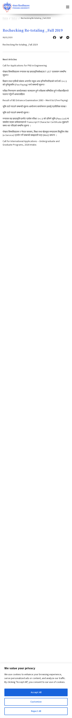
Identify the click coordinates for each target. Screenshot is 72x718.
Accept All (36, 692)
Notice (14, 18)
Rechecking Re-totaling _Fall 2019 (20, 44)
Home (5, 18)
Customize (36, 702)
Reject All (36, 711)
